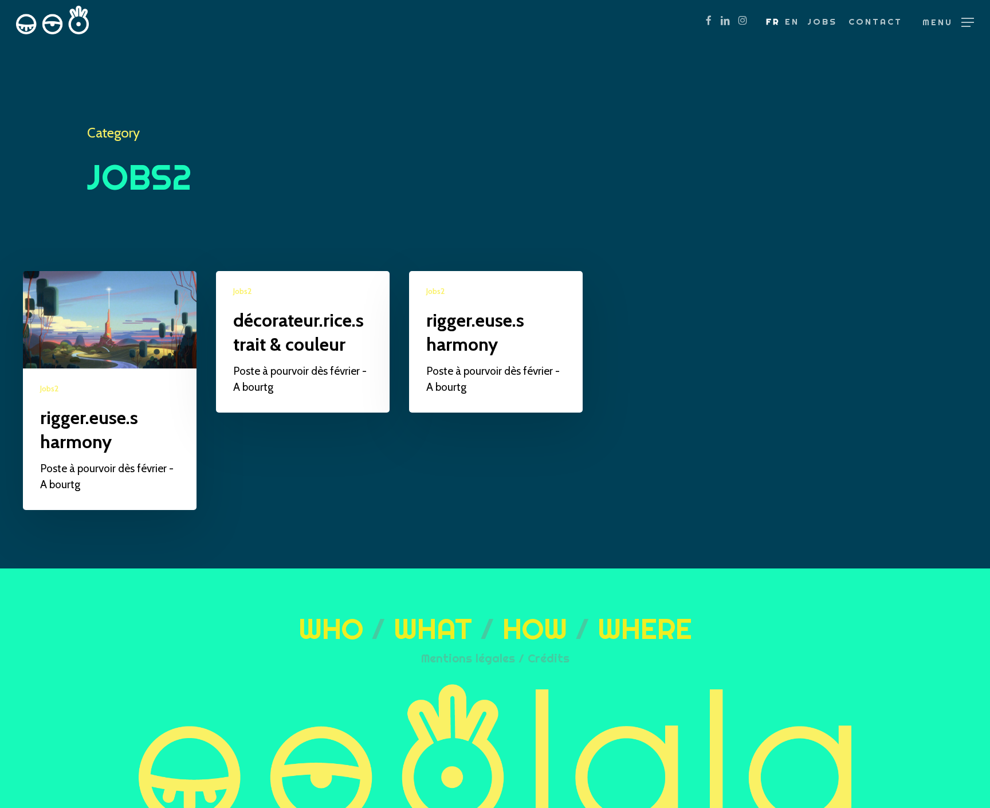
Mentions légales (468, 658)
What (433, 628)
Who (330, 628)
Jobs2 (49, 388)
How (534, 628)
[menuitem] (773, 21)
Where (645, 628)
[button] (948, 21)
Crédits (548, 658)
